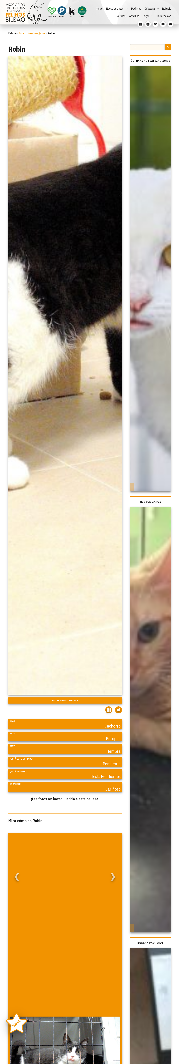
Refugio (166, 8)
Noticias (121, 16)
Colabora (150, 8)
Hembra (113, 751)
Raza (12, 733)
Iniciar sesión (163, 16)
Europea (113, 738)
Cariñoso (113, 789)
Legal (146, 16)
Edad (12, 720)
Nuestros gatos (115, 8)
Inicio (99, 8)
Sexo (12, 746)
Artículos (134, 16)
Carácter (15, 784)
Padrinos (136, 8)
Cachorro (113, 726)
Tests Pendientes (106, 776)
